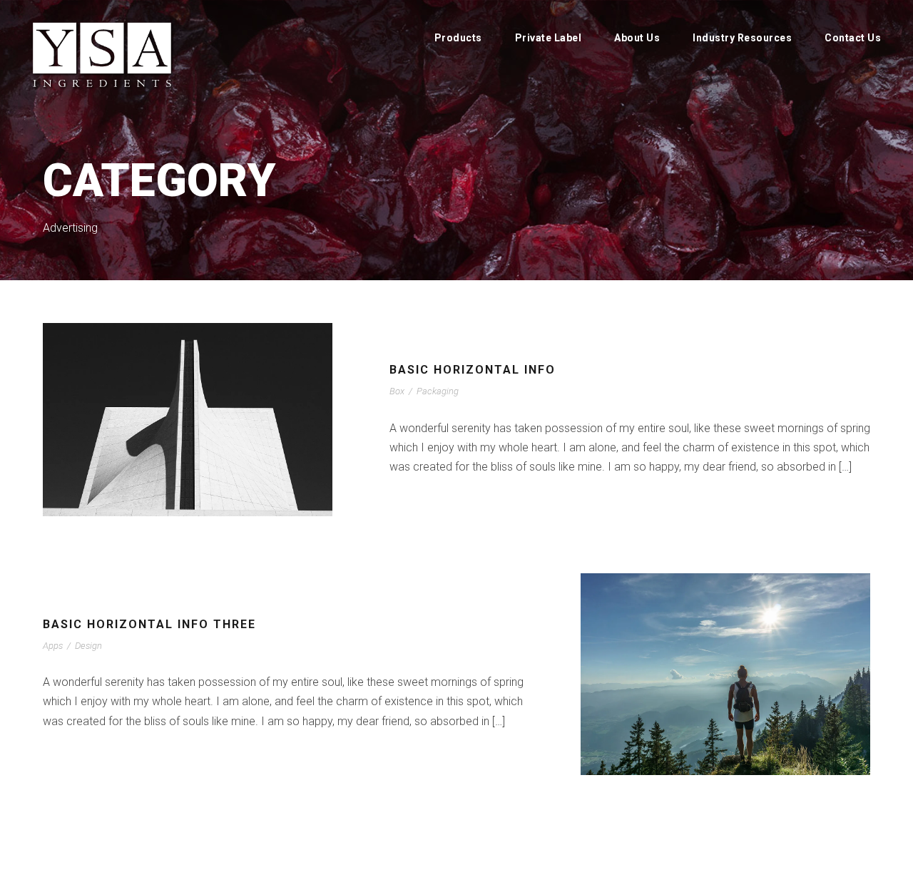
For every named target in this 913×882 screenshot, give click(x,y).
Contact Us (853, 37)
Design (88, 645)
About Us (637, 37)
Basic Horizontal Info (472, 369)
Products (458, 37)
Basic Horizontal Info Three (149, 624)
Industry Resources (742, 37)
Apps (53, 645)
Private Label (548, 37)
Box (396, 391)
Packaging (438, 391)
